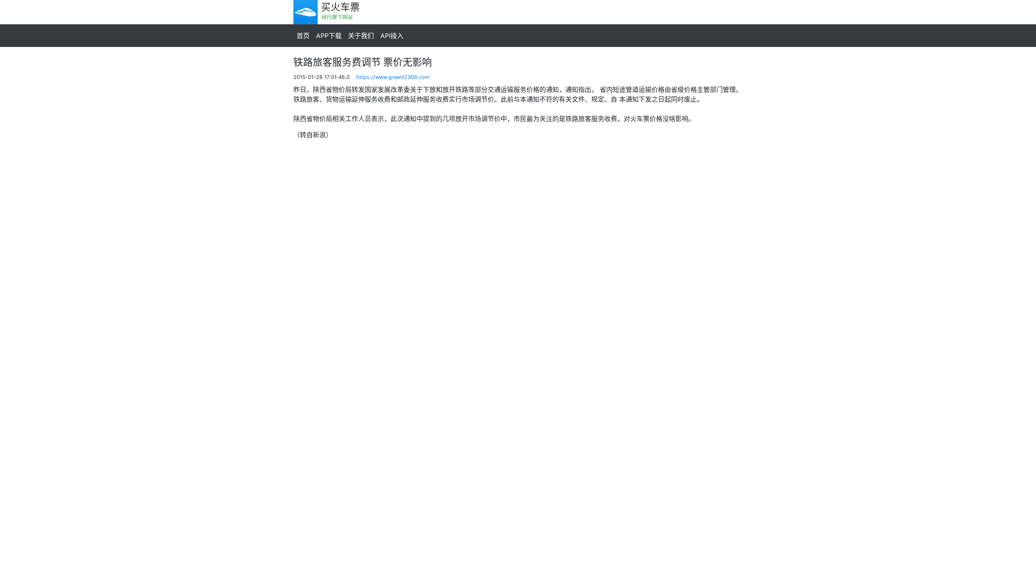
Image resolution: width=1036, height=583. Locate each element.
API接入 (391, 36)
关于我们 (361, 36)
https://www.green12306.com (392, 77)
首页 (303, 36)
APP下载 (329, 36)
